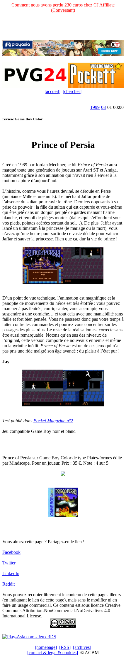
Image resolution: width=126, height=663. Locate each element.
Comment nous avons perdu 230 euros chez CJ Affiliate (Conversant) (63, 7)
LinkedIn (10, 573)
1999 (95, 107)
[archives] (82, 647)
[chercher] (72, 91)
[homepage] (46, 647)
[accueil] (52, 91)
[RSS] (65, 647)
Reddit (8, 583)
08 (103, 107)
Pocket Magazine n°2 (53, 420)
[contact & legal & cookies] (52, 652)
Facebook (11, 552)
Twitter (9, 562)
